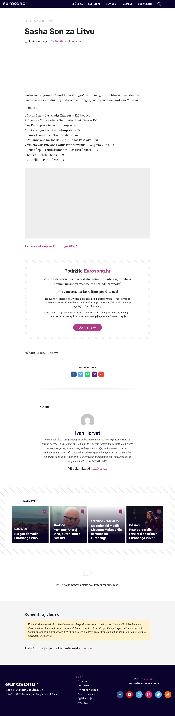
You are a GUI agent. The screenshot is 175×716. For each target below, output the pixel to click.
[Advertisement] (87, 68)
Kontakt (83, 702)
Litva (55, 352)
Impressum (84, 685)
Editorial (94, 3)
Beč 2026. (77, 3)
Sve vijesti (145, 3)
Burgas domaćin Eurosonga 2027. (27, 536)
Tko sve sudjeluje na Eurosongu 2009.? (51, 246)
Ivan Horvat (99, 468)
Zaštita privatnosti (89, 694)
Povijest (112, 3)
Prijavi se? (85, 648)
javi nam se (46, 635)
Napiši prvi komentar (68, 41)
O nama (82, 681)
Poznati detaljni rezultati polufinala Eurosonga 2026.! (143, 534)
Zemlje (127, 3)
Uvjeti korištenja (88, 689)
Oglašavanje (85, 698)
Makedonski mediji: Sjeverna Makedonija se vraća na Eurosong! (106, 532)
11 (159, 511)
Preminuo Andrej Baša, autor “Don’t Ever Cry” (66, 534)
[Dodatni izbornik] (168, 4)
